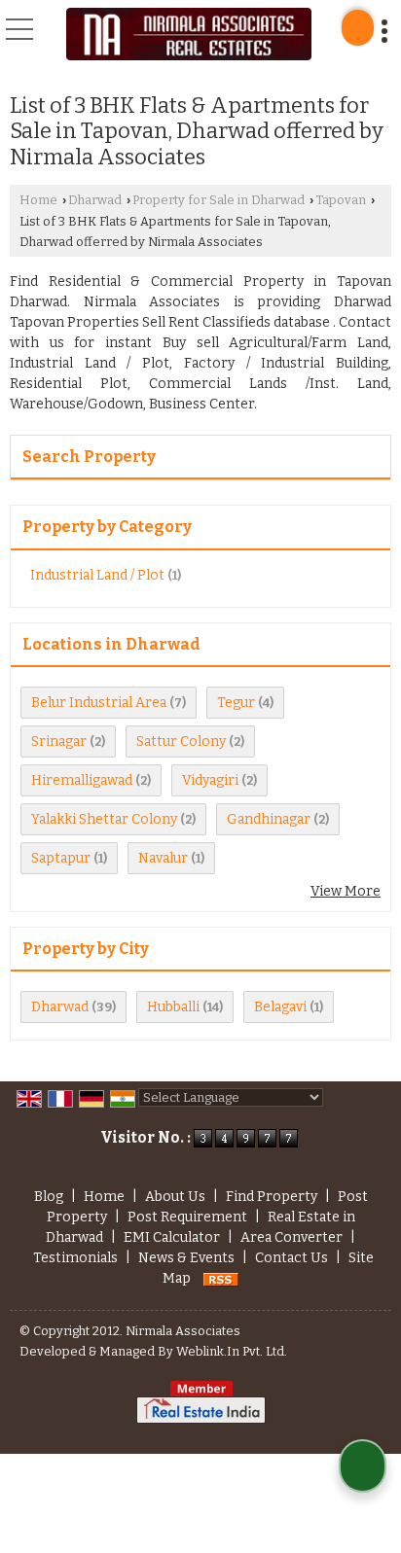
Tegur (236, 702)
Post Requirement (187, 1217)
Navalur (163, 858)
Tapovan (340, 200)
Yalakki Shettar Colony (104, 819)
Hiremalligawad (81, 780)
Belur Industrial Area (98, 702)
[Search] (358, 28)
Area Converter (291, 1237)
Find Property (271, 1196)
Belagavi (280, 1007)
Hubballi (173, 1007)
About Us (175, 1196)
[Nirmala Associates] (188, 34)
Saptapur (61, 858)
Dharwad (95, 200)
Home (38, 200)
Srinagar (59, 741)
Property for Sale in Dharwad (218, 200)
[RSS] (220, 1278)
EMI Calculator (172, 1237)
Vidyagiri (210, 780)
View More (345, 891)
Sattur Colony (181, 741)
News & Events (186, 1258)
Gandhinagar (268, 819)
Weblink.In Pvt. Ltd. (231, 1351)
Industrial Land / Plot (97, 575)
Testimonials (75, 1258)
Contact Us (291, 1258)
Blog (48, 1196)
